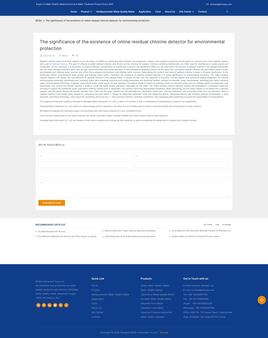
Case (217, 225)
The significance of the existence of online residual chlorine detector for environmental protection (97, 20)
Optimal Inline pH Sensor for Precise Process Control (195, 236)
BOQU (39, 20)
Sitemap (164, 332)
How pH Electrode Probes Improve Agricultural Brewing (130, 230)
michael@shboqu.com (221, 4)
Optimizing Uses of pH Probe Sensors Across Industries (130, 236)
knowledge (226, 225)
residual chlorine (59, 64)
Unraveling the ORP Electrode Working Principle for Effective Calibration (202, 230)
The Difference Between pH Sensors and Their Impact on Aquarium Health (68, 236)
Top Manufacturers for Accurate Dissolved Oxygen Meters (52, 231)
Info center (208, 225)
